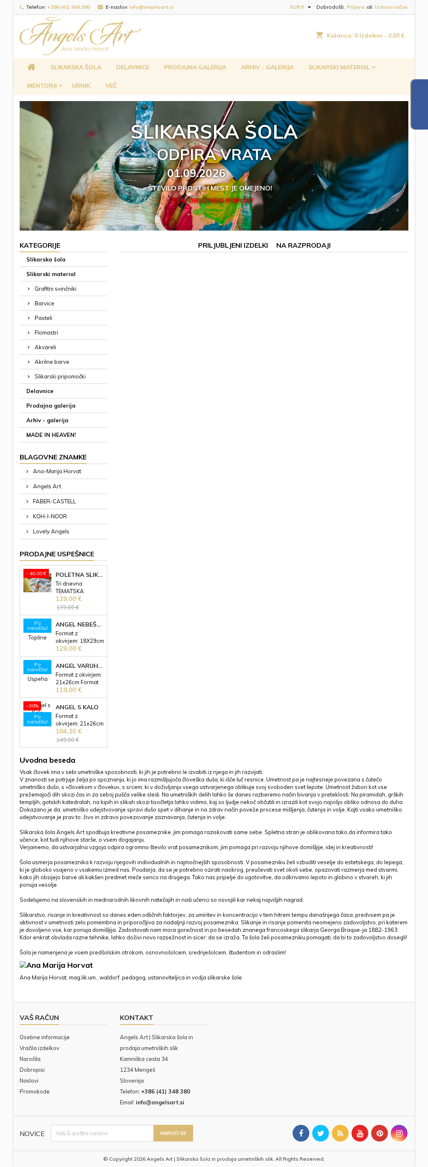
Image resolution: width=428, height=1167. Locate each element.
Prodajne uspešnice (57, 554)
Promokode (35, 1091)
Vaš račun (39, 1017)
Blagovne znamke (53, 457)
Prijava (355, 7)
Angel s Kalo (77, 707)
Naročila (30, 1058)
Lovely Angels (50, 531)
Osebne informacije (45, 1037)
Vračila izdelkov (39, 1048)
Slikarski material (339, 67)
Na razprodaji (303, 245)
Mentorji (42, 85)
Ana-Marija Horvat (56, 471)
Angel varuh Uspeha (80, 665)
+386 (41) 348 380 (68, 7)
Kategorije (40, 245)
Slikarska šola (76, 67)
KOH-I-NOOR (49, 516)
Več (111, 85)
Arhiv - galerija (267, 67)
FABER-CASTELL (54, 501)
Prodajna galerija (195, 67)
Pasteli (43, 318)
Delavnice (132, 67)
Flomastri (46, 332)
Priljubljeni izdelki (233, 245)
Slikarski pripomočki (60, 376)
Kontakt (136, 1017)
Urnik (81, 85)
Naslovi (29, 1080)
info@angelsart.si (151, 7)
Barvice (44, 303)
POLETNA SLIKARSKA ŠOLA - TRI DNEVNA (80, 574)
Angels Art (46, 486)
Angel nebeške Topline (80, 624)
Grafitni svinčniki (55, 288)
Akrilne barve (52, 361)
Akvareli (45, 347)
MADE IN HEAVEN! (51, 434)
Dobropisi (32, 1069)
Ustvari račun (391, 7)
